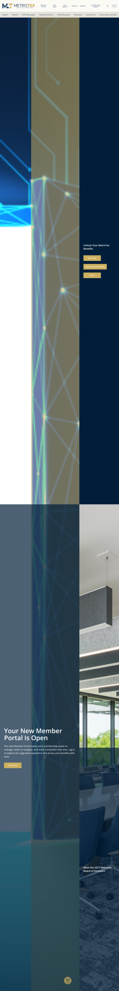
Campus (74, 6)
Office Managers (28, 14)
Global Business (63, 14)
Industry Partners (46, 14)
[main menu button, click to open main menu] (114, 6)
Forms (92, 275)
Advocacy (78, 14)
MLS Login (54, 6)
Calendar (83, 6)
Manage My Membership (95, 267)
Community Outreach (108, 14)
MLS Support (65, 6)
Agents (5, 14)
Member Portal (43, 6)
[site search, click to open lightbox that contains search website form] (108, 6)
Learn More (12, 765)
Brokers (15, 14)
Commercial (90, 14)
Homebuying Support (95, 6)
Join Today (92, 258)
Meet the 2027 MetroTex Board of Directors (97, 869)
